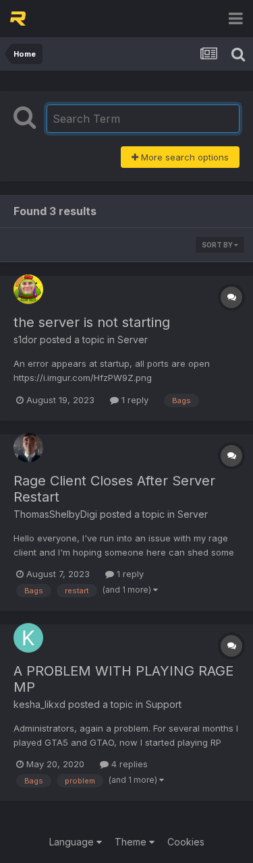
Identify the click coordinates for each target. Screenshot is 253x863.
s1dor (25, 339)
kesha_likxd (39, 704)
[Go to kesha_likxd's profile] (28, 638)
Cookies (185, 841)
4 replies (128, 763)
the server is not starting (91, 322)
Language (72, 841)
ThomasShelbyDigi (55, 514)
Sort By (218, 245)
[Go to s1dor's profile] (28, 289)
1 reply (133, 399)
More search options (183, 157)
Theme (132, 841)
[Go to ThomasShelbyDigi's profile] (28, 448)
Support (163, 704)
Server (132, 339)
